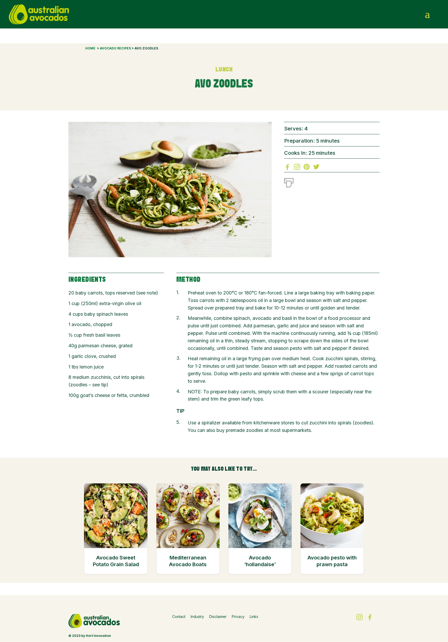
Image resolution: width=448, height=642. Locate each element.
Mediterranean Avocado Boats (188, 561)
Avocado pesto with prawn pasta (332, 561)
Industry (197, 616)
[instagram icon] (417, 14)
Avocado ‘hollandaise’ (260, 561)
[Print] (288, 182)
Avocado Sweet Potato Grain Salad (116, 561)
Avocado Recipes (115, 48)
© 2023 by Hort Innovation (89, 636)
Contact (178, 616)
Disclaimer (218, 616)
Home (90, 48)
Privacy (238, 616)
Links (254, 616)
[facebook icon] (406, 14)
